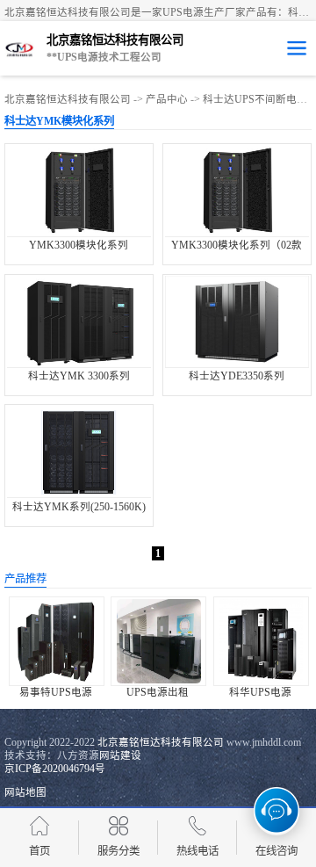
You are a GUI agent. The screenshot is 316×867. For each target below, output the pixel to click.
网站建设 (120, 755)
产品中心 (167, 99)
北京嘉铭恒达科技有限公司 (67, 99)
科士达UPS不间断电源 (255, 99)
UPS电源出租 (157, 692)
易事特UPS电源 (55, 692)
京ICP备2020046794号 (54, 768)
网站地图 (25, 792)
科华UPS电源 (260, 692)
